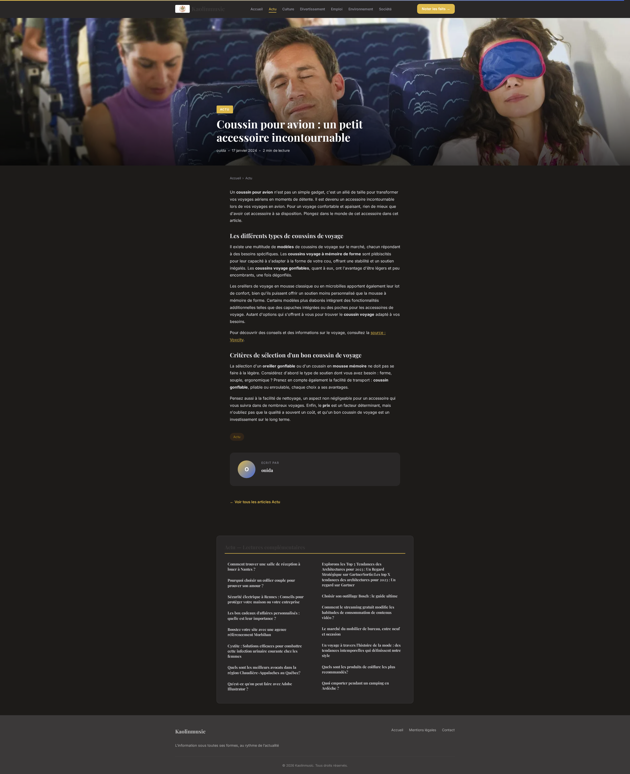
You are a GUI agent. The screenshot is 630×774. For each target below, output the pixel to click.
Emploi (337, 9)
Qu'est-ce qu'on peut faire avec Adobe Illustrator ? (260, 686)
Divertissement (312, 9)
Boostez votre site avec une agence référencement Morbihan (257, 632)
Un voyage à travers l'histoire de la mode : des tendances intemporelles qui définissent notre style (361, 650)
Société (385, 9)
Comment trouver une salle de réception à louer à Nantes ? (264, 567)
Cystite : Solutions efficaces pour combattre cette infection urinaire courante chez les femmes (265, 651)
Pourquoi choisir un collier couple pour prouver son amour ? (261, 583)
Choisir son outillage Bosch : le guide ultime (360, 595)
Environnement (360, 9)
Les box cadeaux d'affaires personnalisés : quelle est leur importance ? (263, 615)
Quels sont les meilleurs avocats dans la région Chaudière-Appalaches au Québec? (264, 670)
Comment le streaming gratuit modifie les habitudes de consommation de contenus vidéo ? (358, 612)
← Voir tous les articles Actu (255, 502)
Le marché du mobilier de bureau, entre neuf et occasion (361, 631)
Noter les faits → (436, 9)
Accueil (257, 9)
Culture (288, 9)
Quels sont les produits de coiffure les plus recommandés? (358, 669)
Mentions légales (422, 730)
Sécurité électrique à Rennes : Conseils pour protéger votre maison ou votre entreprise (266, 599)
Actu (272, 9)
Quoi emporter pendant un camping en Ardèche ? (355, 686)
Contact (448, 730)
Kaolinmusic (208, 9)
